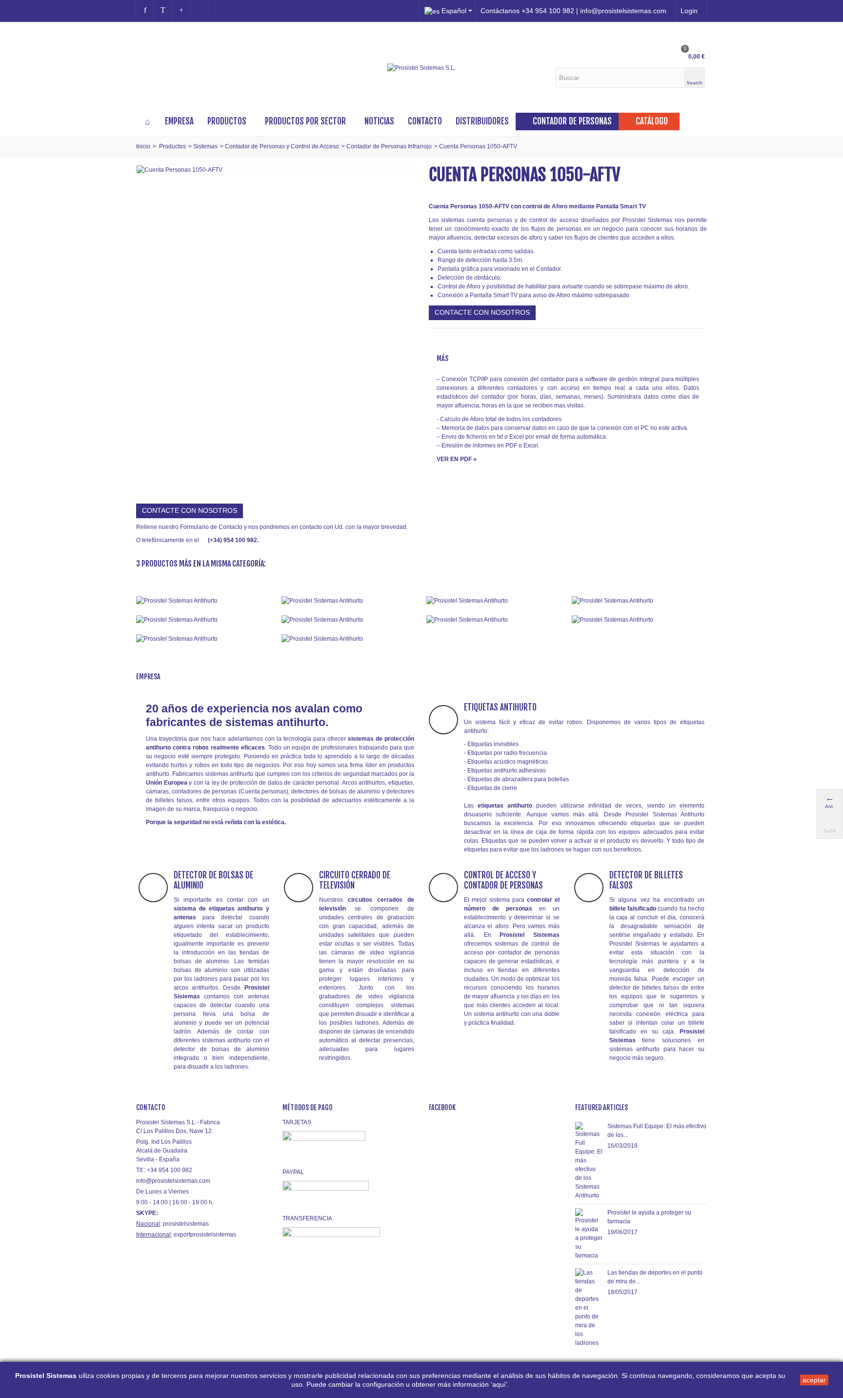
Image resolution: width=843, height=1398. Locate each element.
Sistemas (205, 146)
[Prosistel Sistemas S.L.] (421, 67)
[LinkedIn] (199, 10)
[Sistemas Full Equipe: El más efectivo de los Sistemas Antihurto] (588, 1160)
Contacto (425, 121)
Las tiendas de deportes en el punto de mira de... (654, 1277)
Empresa (179, 121)
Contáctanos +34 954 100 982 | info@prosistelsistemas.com (573, 11)
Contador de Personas (572, 121)
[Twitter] (163, 10)
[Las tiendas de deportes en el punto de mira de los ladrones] (588, 1307)
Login (689, 11)
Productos (226, 121)
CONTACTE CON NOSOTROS (482, 312)
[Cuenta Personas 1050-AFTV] (179, 169)
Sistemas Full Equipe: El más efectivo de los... (656, 1130)
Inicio (143, 146)
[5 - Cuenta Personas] (204, 619)
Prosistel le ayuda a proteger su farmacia (649, 1217)
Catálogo (652, 121)
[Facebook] (145, 10)
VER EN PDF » (457, 459)
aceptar (814, 1380)
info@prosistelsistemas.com (173, 1180)
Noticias (379, 121)
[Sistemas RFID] (349, 638)
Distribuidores (482, 121)
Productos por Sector (305, 121)
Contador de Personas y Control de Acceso (282, 146)
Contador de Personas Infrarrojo (389, 146)
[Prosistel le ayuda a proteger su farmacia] (588, 1233)
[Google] (181, 10)
